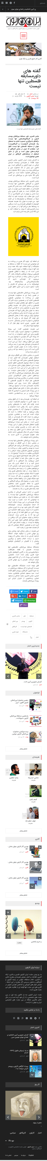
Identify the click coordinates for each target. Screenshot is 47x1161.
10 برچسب (34, 98)
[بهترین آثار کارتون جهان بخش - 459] (36, 883)
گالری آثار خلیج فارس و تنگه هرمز (30, 58)
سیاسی (13, 1133)
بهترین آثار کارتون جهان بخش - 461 (18, 847)
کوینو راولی (33, 799)
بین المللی (15, 621)
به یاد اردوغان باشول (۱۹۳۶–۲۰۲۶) (21, 9)
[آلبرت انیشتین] (25, 1105)
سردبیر (16, 1155)
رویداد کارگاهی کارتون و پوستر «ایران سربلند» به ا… (18, 1067)
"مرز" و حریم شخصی (38, 942)
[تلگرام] (11, 3)
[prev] (8, 53)
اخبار (31, 94)
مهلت (26, 706)
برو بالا (11, 1140)
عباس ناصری (16, 616)
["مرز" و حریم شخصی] (25, 924)
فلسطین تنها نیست (26, 626)
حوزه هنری (15, 632)
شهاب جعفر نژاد (30, 821)
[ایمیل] (6, 3)
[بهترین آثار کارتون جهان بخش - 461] (36, 852)
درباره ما (23, 1155)
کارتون (30, 621)
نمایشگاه (25, 632)
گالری (26, 852)
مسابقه (32, 616)
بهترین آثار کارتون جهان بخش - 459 (18, 879)
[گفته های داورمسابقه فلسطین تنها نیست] (23, 114)
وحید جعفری (13, 777)
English (31, 1155)
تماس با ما (8, 1155)
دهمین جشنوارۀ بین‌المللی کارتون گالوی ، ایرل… (19, 701)
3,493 (19, 943)
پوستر (23, 621)
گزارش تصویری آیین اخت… (32, 681)
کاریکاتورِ (14, 626)
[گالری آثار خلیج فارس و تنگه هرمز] (23, 49)
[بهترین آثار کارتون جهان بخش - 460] (36, 867)
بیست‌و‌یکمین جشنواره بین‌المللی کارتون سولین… (19, 733)
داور (25, 616)
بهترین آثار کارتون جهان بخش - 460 (18, 863)
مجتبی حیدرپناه (33, 777)
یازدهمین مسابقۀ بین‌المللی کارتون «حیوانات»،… (19, 717)
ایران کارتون (30, 96)
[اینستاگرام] (2, 3)
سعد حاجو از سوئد (39, 1123)
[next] (39, 53)
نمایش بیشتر (23, 749)
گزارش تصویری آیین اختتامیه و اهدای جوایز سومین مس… (17, 1036)
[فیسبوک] (14, 3)
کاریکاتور (22, 1133)
